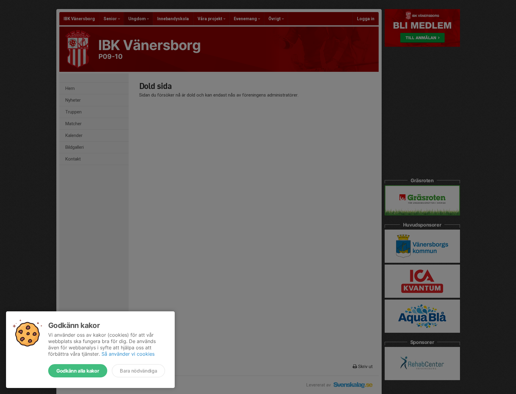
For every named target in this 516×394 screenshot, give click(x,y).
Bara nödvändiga (138, 371)
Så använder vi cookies (128, 354)
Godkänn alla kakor (77, 371)
